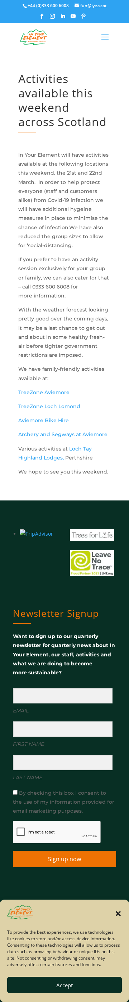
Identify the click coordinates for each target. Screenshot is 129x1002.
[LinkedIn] (62, 18)
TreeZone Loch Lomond (49, 406)
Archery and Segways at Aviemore (63, 434)
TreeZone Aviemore (44, 392)
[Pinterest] (83, 18)
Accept (64, 985)
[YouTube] (73, 18)
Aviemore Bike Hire (43, 420)
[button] (118, 913)
